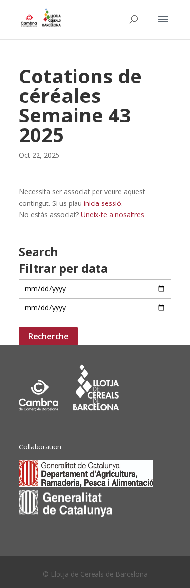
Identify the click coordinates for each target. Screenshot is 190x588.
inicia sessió (102, 203)
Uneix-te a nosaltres (112, 214)
